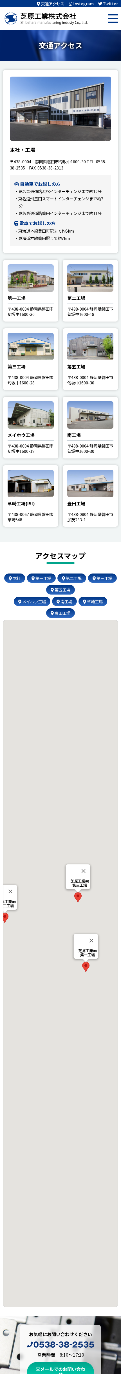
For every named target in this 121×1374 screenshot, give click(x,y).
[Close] (91, 940)
